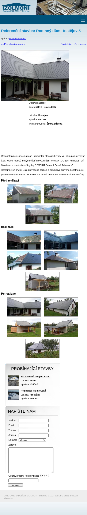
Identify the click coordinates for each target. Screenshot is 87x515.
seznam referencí (17, 38)
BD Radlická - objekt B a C (35, 376)
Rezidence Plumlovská (33, 390)
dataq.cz (8, 498)
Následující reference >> (73, 44)
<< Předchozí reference (13, 44)
